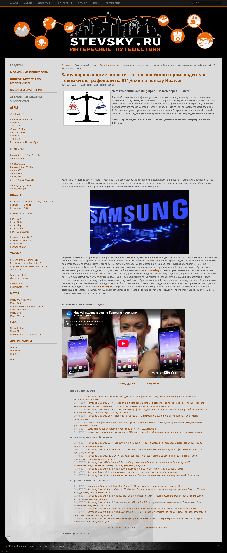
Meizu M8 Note (18, 316)
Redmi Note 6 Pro (19, 286)
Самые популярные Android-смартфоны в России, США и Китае (122, 428)
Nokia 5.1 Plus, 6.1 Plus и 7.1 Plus (27, 334)
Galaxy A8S (15, 170)
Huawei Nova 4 (17, 243)
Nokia (13, 322)
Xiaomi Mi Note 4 (19, 278)
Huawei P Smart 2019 (21, 237)
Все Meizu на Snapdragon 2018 (26, 306)
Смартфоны (86, 84)
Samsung (17, 148)
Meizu (14, 293)
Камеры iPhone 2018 (21, 119)
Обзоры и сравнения (26, 90)
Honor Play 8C (17, 225)
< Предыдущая (126, 383)
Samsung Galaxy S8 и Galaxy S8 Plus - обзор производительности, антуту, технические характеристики (142, 508)
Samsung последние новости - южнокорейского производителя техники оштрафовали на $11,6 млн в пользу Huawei (133, 77)
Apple (14, 107)
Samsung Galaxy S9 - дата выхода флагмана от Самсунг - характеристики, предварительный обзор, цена (144, 475)
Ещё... (13, 359)
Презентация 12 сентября (24, 142)
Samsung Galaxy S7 (152, 270)
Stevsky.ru (66, 65)
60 (219, 546)
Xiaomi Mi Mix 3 (18, 274)
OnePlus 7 (15, 347)
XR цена (16, 138)
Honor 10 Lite (17, 222)
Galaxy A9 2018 (18, 173)
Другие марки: (21, 341)
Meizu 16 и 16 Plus (19, 309)
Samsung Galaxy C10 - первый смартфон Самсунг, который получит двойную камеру (133, 471)
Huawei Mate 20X (19, 208)
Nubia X (14, 353)
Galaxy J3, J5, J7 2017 (20, 185)
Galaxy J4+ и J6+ (18, 188)
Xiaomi (15, 253)
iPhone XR (15, 135)
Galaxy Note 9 (17, 158)
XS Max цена (18, 132)
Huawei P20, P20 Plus (21, 213)
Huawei (15, 195)
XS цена (16, 125)
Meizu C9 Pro (17, 312)
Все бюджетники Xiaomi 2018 (25, 263)
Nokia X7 (14, 331)
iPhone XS (15, 122)
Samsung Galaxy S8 (102, 286)
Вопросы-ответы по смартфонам (25, 81)
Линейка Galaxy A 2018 (22, 179)
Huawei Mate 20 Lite (20, 204)
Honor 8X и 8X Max (19, 231)
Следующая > (153, 383)
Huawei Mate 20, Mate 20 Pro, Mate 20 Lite (32, 201)
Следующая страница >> (158, 527)
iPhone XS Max (17, 129)
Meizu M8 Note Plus (20, 299)
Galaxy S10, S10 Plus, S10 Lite (25, 155)
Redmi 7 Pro (16, 283)
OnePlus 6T (16, 350)
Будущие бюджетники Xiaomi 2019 (28, 266)
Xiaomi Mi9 (15, 269)
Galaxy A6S (15, 176)
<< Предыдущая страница (121, 527)
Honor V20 (15, 218)
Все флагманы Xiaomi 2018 (24, 259)
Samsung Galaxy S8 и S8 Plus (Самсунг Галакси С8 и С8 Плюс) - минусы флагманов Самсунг (136, 468)
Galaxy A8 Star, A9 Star (21, 166)
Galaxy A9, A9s (17, 163)
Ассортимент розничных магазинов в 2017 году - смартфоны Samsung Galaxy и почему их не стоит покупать (146, 431)
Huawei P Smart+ (19, 246)
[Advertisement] (139, 149)
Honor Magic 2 (17, 228)
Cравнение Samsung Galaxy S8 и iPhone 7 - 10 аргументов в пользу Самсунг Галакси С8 (134, 485)
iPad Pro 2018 (17, 114)
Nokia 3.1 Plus (17, 327)
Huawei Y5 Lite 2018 (20, 240)
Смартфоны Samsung (110, 65)
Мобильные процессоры (29, 72)
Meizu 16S (15, 303)
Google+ (4, 551)
